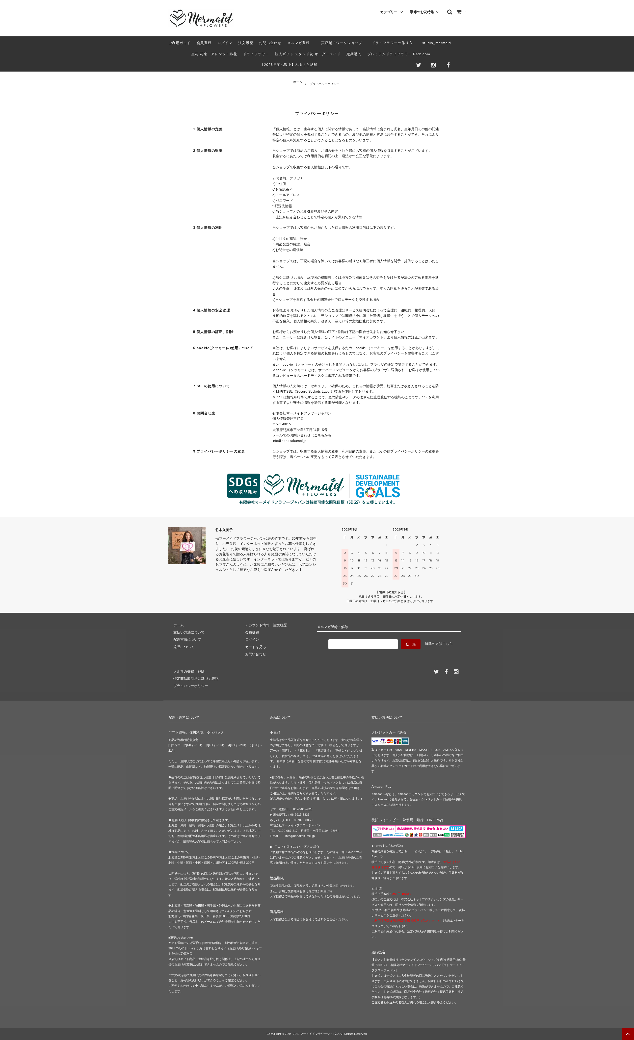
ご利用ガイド (179, 43)
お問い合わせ (270, 43)
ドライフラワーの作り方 (394, 43)
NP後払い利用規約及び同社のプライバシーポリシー (406, 910)
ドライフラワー (256, 54)
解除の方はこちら (439, 644)
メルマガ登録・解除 (189, 671)
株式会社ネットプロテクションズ (423, 899)
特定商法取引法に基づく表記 (195, 679)
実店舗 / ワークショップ (341, 43)
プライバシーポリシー (190, 686)
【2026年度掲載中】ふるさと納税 (288, 65)
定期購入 (353, 54)
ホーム (297, 82)
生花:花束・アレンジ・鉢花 (214, 54)
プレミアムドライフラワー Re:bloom (398, 54)
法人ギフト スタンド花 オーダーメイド (308, 54)
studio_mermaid (438, 43)
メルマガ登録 (298, 43)
